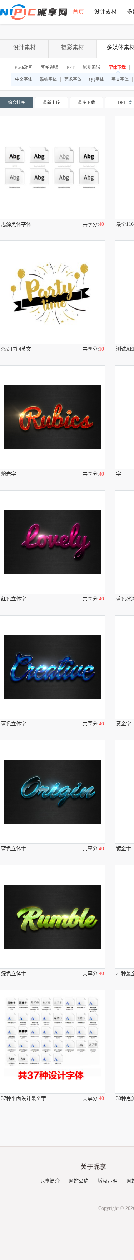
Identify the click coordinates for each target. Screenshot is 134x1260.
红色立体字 (13, 599)
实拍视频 (49, 67)
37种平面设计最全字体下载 (27, 1098)
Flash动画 (24, 67)
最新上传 (51, 102)
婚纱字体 (48, 79)
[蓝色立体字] (52, 667)
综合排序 (16, 102)
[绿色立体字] (52, 917)
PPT (70, 67)
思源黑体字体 (16, 224)
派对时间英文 (16, 349)
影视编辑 (91, 67)
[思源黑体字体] (52, 167)
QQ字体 (96, 79)
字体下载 (117, 67)
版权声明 (108, 1181)
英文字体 (120, 79)
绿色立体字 (13, 973)
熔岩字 (8, 474)
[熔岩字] (52, 417)
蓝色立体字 (13, 723)
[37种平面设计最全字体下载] (52, 1042)
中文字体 (23, 79)
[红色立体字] (52, 542)
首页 (78, 12)
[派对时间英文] (52, 292)
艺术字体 (72, 79)
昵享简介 (50, 1181)
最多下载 (86, 102)
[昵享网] (33, 12)
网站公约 (79, 1181)
